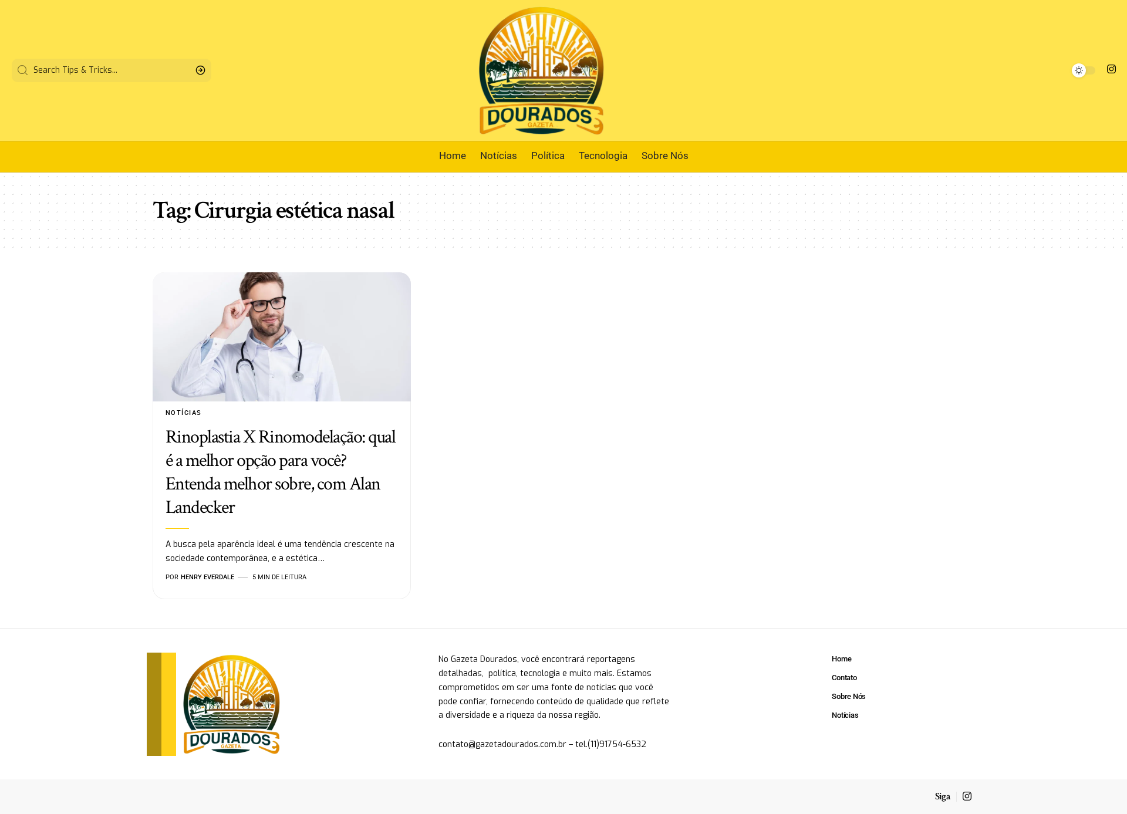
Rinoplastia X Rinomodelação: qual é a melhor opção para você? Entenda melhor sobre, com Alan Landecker (281, 472)
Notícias (184, 413)
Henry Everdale (207, 577)
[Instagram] (1111, 69)
